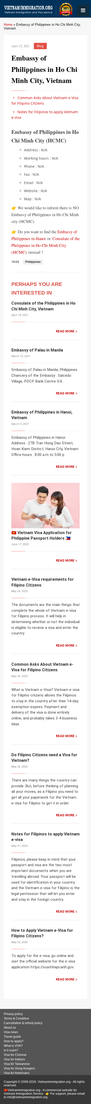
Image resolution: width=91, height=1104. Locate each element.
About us (10, 1027)
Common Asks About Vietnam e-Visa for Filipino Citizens (44, 100)
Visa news (11, 1032)
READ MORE (65, 331)
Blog (40, 46)
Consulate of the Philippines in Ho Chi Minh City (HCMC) (45, 245)
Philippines (33, 262)
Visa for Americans (16, 1073)
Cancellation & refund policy (23, 1023)
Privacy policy (13, 1014)
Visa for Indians (14, 1059)
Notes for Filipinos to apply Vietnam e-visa (44, 114)
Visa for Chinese (15, 1055)
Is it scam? (11, 1050)
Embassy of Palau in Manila (37, 350)
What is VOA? (13, 1046)
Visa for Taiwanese (17, 1064)
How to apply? (14, 1041)
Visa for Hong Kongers (19, 1068)
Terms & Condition (16, 1018)
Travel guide (12, 1036)
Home (8, 24)
